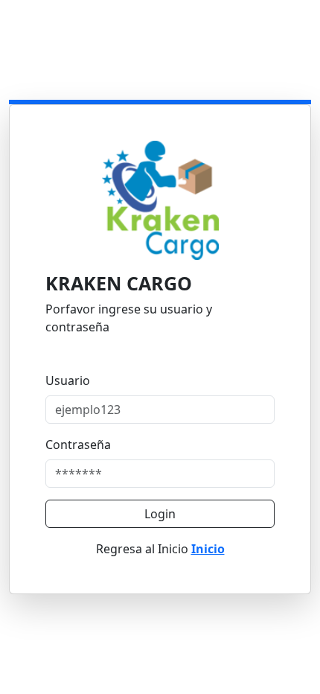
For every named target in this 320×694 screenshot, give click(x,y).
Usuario (67, 380)
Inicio (208, 549)
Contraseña (78, 444)
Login (160, 514)
